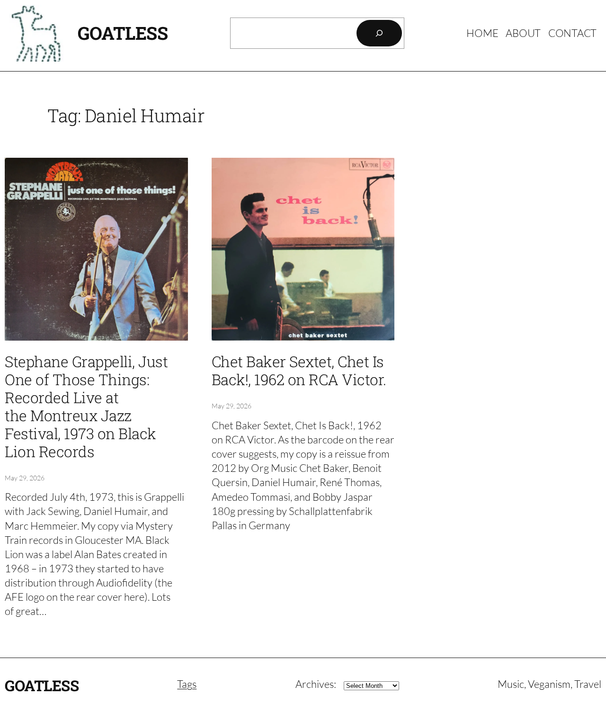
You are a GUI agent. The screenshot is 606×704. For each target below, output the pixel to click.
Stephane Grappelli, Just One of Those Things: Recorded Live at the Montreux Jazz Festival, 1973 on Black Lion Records (86, 406)
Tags (186, 683)
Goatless (123, 33)
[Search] (379, 33)
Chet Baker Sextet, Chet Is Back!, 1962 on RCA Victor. (299, 371)
